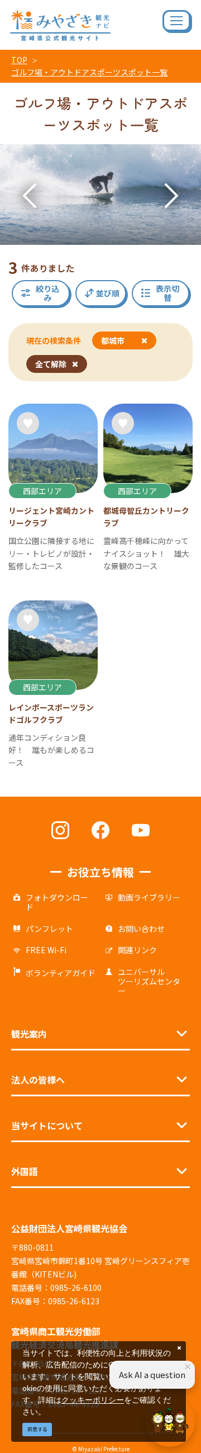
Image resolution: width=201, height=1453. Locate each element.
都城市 (113, 340)
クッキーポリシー (92, 1399)
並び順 (107, 293)
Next (171, 195)
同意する (37, 1429)
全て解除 (50, 364)
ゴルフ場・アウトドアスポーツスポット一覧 (89, 72)
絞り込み (47, 293)
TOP (19, 59)
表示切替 (167, 293)
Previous (30, 195)
